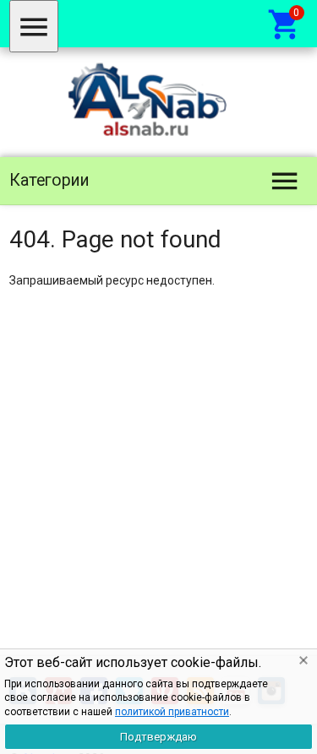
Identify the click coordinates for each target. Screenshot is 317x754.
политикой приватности (172, 712)
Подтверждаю (158, 736)
